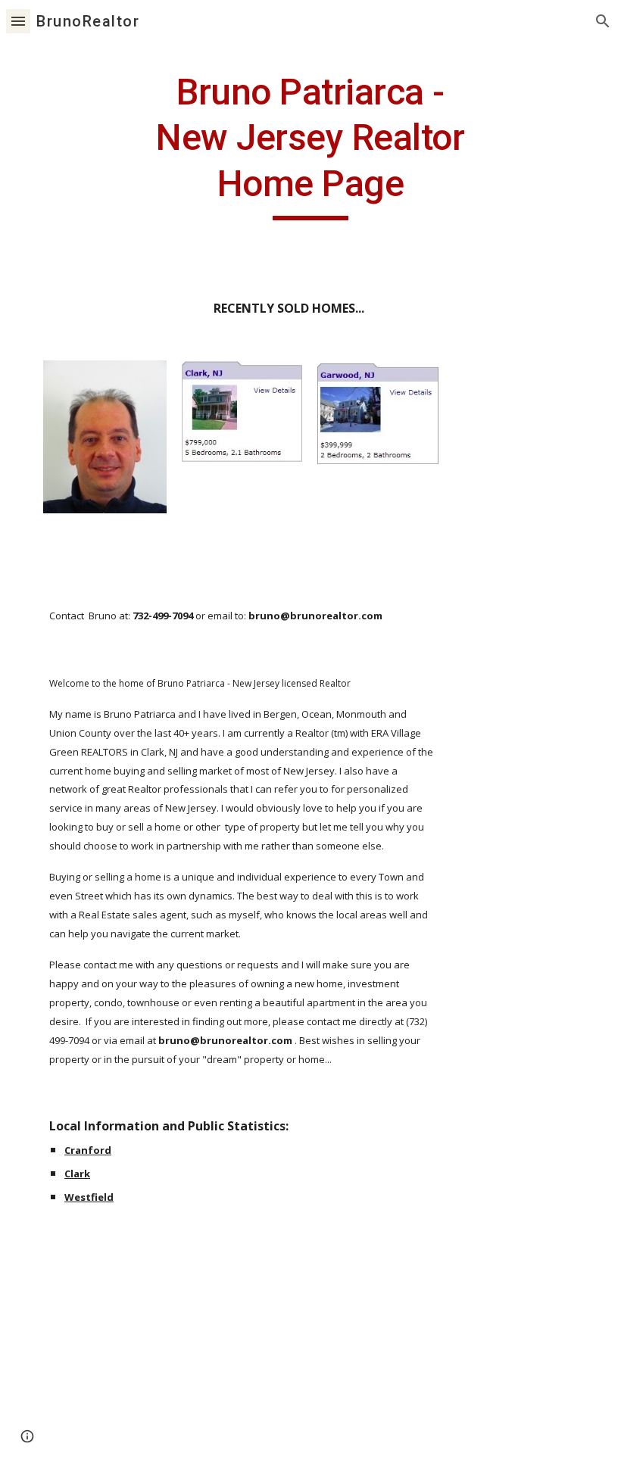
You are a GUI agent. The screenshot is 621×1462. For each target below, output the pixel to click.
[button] (18, 21)
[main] (311, 145)
